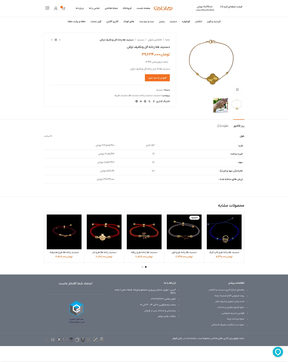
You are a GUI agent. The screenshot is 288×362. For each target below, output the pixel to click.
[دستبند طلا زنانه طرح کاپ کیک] (224, 232)
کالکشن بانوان (155, 39)
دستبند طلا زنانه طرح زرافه (144, 252)
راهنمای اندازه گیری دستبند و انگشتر (226, 289)
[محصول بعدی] (52, 40)
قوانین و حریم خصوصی (233, 313)
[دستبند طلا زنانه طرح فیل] (184, 232)
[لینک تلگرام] (137, 101)
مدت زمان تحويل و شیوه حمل (229, 301)
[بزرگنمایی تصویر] (237, 89)
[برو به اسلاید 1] (146, 267)
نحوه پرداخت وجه (235, 319)
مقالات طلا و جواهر (167, 316)
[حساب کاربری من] (55, 8)
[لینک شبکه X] (149, 101)
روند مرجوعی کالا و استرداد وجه (229, 295)
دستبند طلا (134, 95)
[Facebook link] (154, 101)
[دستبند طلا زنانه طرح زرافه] (144, 232)
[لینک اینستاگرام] (47, 8)
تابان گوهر (177, 338)
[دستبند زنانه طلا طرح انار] (104, 232)
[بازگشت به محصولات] (56, 40)
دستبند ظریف (121, 95)
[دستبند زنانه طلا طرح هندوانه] (64, 232)
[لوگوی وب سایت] (163, 8)
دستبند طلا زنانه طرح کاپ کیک (224, 252)
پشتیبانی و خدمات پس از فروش (160, 310)
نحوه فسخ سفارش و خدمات (230, 307)
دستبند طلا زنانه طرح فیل (184, 252)
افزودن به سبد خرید (157, 77)
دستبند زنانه (146, 95)
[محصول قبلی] (60, 40)
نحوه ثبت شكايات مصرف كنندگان (227, 324)
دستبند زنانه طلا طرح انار (104, 252)
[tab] (238, 124)
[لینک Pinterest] (145, 101)
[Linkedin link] (141, 101)
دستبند (140, 39)
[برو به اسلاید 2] (142, 267)
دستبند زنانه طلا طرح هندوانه (64, 252)
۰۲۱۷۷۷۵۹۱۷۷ (157, 299)
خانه (167, 39)
